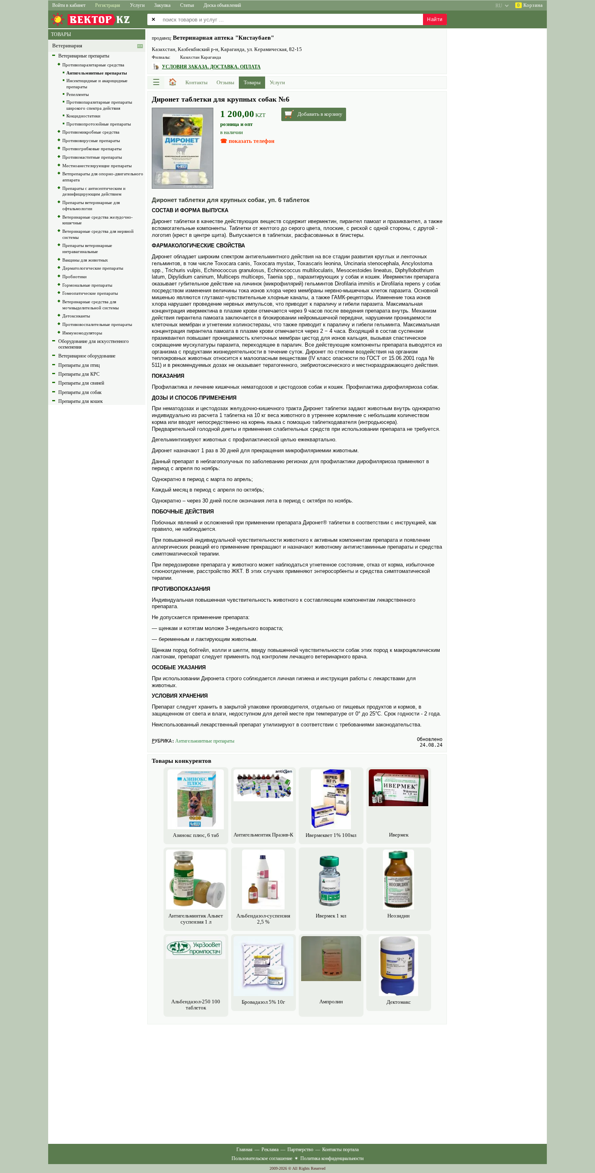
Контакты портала (340, 1149)
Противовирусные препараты (91, 140)
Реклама (269, 1149)
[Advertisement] (297, 1083)
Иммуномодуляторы (82, 332)
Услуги (137, 5)
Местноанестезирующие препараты (97, 165)
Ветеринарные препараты (83, 56)
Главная (244, 1149)
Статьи (187, 5)
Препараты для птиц (79, 365)
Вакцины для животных (85, 260)
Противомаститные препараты (92, 157)
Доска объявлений (222, 5)
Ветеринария (67, 46)
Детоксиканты (76, 315)
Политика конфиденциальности (331, 1158)
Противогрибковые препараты (91, 148)
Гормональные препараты (87, 285)
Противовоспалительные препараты (97, 324)
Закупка (162, 5)
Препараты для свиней (81, 383)
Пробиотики (74, 276)
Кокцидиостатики (83, 115)
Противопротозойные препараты (98, 123)
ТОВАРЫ (61, 34)
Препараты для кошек (80, 401)
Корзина (530, 5)
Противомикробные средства (90, 132)
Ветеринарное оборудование (86, 356)
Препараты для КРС (79, 374)
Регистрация (107, 5)
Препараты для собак (80, 392)
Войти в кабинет (68, 5)
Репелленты (77, 94)
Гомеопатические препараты (90, 293)
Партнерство (300, 1149)
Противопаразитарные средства (93, 64)
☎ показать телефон (247, 141)
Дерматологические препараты (92, 268)
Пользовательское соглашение (262, 1158)
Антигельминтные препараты (204, 741)
